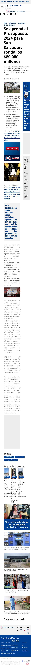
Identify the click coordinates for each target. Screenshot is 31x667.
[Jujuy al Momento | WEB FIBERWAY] (24, 630)
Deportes (15, 2)
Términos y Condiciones (5, 658)
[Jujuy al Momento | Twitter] (4, 14)
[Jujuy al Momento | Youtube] (11, 14)
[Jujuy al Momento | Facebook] (1, 14)
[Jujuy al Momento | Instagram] (8, 14)
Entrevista (14, 476)
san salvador (19, 457)
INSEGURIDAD (14, 650)
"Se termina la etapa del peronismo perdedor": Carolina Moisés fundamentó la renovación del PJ (15, 491)
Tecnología (9, 653)
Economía (9, 2)
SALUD (13, 653)
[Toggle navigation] (2, 7)
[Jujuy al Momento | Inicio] (29, 638)
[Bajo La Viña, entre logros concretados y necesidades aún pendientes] (6, 478)
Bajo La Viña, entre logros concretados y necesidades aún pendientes (8, 488)
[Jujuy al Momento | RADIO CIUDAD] (28, 633)
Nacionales (4, 645)
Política (3, 2)
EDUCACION (14, 645)
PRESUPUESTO (9, 457)
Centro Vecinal (8, 476)
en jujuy (6, 608)
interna (6, 544)
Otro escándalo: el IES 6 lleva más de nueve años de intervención (16, 569)
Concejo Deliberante (10, 460)
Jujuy (2, 642)
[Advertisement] (15, 431)
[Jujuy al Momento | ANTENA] (21, 630)
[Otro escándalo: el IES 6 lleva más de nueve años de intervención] (20, 478)
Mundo (27, 2)
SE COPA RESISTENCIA (9, 587)
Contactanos (25, 650)
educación (21, 476)
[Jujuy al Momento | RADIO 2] (28, 630)
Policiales (22, 2)
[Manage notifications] (27, 664)
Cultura (8, 648)
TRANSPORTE (14, 647)
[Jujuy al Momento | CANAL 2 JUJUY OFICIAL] (18, 630)
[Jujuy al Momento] (7, 628)
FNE (7, 650)
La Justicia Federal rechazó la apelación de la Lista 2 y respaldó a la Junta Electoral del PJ (16, 548)
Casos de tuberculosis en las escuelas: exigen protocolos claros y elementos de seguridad (16, 612)
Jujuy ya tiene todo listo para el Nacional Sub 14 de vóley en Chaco (16, 591)
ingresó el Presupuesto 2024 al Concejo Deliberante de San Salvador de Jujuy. (12, 135)
